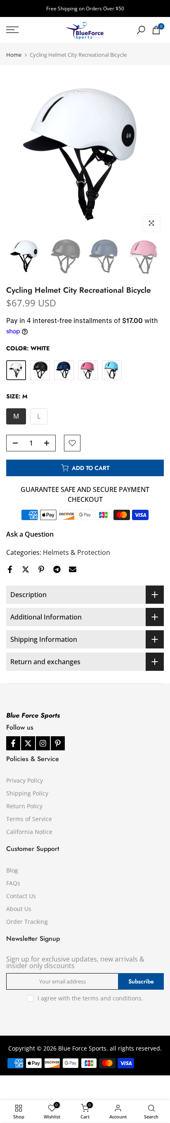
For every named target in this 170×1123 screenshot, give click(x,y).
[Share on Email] (72, 569)
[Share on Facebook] (10, 569)
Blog (12, 870)
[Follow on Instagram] (43, 743)
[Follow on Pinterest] (58, 743)
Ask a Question (30, 534)
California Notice (29, 832)
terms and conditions (112, 998)
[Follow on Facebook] (13, 743)
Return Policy (24, 806)
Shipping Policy (27, 793)
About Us (18, 909)
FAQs (13, 883)
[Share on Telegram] (57, 569)
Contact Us (21, 896)
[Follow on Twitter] (28, 743)
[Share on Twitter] (25, 569)
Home (13, 55)
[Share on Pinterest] (41, 569)
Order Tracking (27, 921)
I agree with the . (90, 998)
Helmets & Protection (76, 552)
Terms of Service (29, 819)
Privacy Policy (24, 780)
